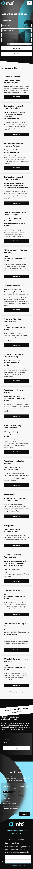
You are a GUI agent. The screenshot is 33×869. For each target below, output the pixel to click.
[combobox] (16, 35)
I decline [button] (18, 861)
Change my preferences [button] (18, 865)
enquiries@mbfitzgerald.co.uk (17, 831)
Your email (6, 739)
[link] (6, 3)
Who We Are (21, 839)
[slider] (8, 44)
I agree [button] (18, 857)
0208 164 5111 (16, 834)
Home (2, 10)
